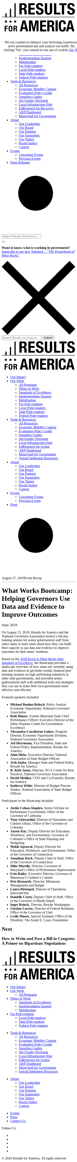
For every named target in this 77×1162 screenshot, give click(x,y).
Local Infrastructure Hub (35, 104)
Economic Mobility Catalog (37, 89)
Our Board (26, 127)
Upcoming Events (31, 155)
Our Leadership (29, 124)
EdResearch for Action (34, 446)
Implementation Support (35, 58)
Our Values (26, 139)
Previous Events (30, 158)
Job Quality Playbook (33, 100)
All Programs (28, 385)
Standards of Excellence (35, 392)
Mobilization (27, 62)
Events (14, 151)
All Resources (28, 85)
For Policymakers (31, 66)
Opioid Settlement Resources (38, 458)
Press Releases (20, 162)
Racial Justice (28, 143)
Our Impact (18, 377)
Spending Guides (30, 97)
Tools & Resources (23, 81)
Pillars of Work (29, 388)
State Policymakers (31, 73)
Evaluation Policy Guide (35, 93)
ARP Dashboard (30, 112)
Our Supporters (29, 135)
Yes (71, 50)
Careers (24, 147)
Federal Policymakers (33, 77)
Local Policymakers (32, 70)
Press (13, 504)
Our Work (17, 381)
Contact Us (17, 1121)
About (14, 120)
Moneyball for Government (37, 116)
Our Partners (27, 131)
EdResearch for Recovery (36, 108)
